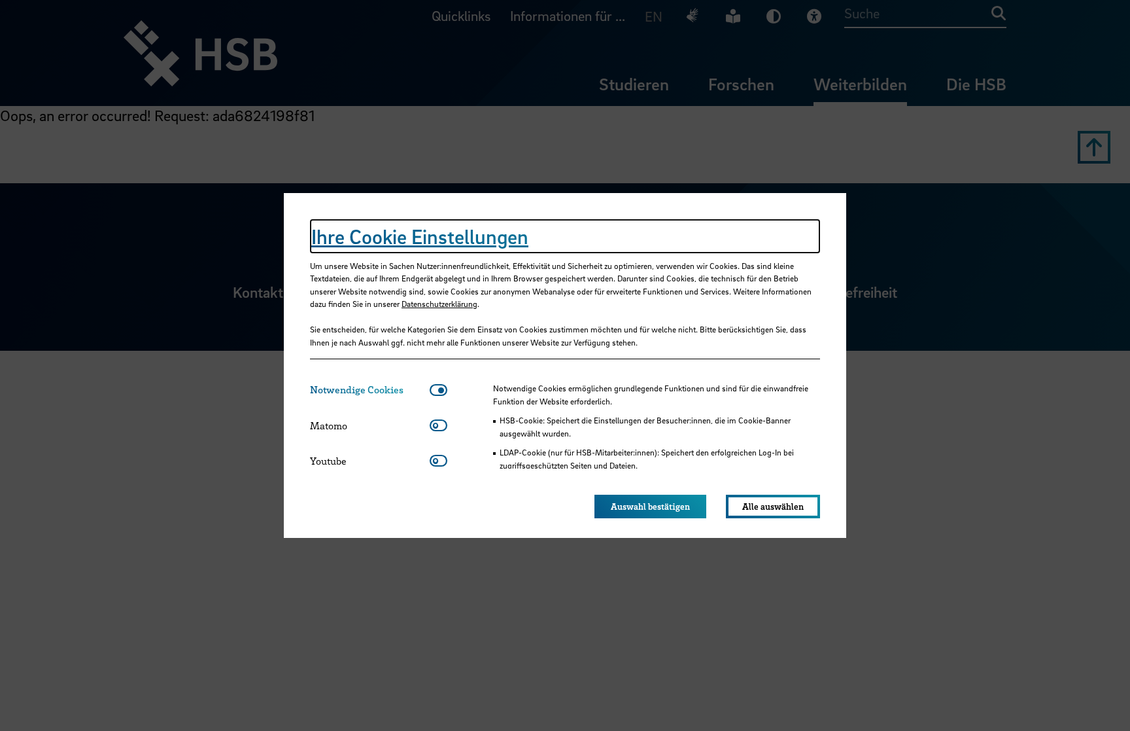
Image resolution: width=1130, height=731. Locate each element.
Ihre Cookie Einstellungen (419, 236)
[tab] (370, 389)
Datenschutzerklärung (439, 303)
